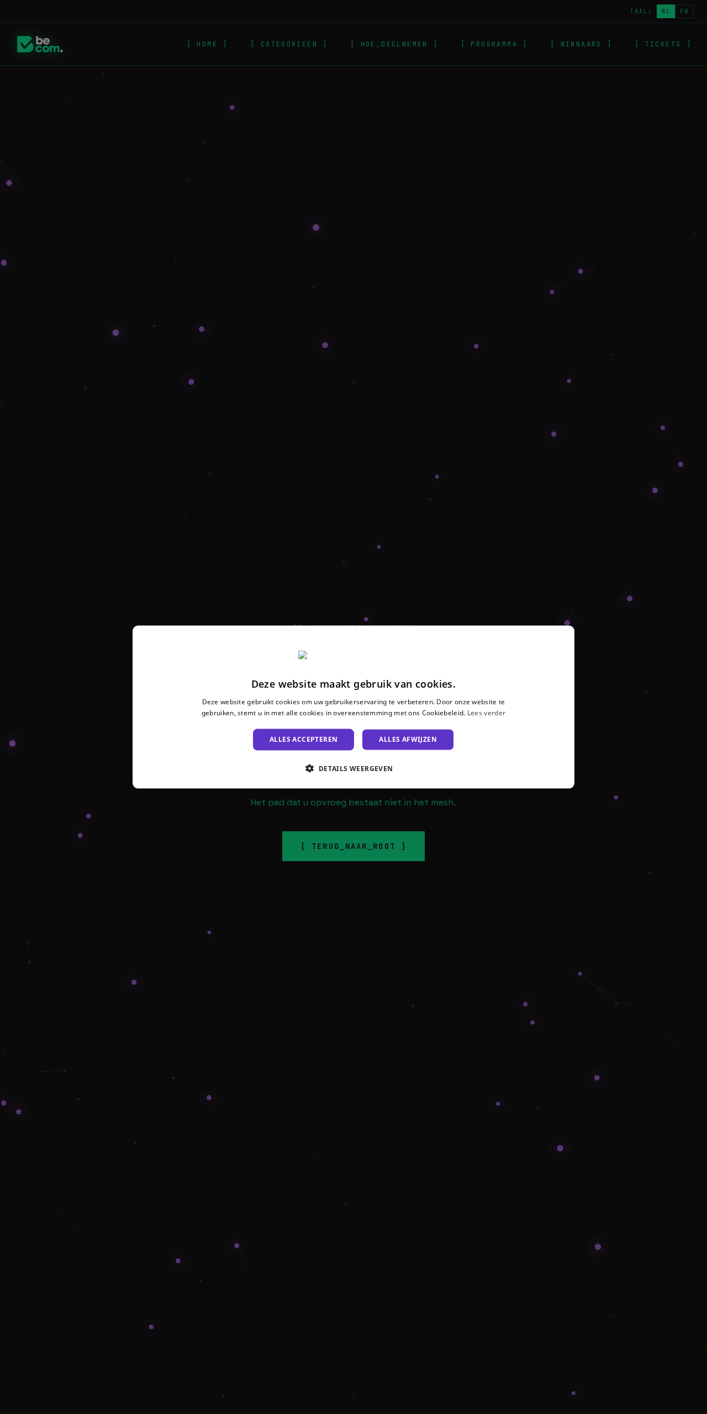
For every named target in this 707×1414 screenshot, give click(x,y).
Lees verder (486, 712)
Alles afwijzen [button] (408, 739)
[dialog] (353, 707)
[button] (353, 767)
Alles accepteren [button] (303, 739)
